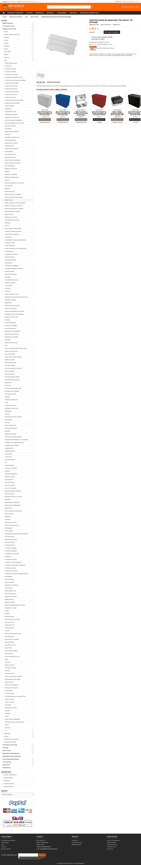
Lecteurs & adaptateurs (11, 474)
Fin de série (8, 385)
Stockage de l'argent (10, 668)
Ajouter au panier (111, 32)
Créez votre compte (134, 1)
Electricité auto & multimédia (12, 331)
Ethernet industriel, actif (11, 342)
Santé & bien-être (10, 625)
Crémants (7, 291)
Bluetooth (7, 188)
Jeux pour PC (8, 457)
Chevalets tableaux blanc (12, 280)
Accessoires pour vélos (11, 94)
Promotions (7, 780)
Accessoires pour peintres (12, 91)
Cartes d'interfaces (10, 245)
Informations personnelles (8, 840)
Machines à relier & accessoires (13, 496)
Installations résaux (10, 451)
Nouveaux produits (9, 783)
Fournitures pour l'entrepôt (12, 391)
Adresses (3, 847)
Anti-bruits (7, 134)
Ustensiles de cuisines (11, 708)
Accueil (4, 20)
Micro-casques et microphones (13, 511)
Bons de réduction (6, 849)
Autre (5, 60)
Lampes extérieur (9, 465)
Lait (6, 462)
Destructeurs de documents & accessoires (16, 297)
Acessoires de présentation (12, 103)
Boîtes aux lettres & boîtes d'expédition (15, 203)
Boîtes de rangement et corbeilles (14, 208)
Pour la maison (7, 750)
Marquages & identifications (12, 502)
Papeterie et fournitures (15, 13)
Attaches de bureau (10, 157)
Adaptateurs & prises (10, 111)
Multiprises (8, 516)
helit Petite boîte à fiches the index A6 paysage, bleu (63, 113)
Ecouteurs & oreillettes (11, 325)
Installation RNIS (9, 448)
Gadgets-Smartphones (11, 399)
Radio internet (8, 588)
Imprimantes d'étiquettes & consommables (16, 439)
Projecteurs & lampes (10, 559)
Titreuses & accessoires (11, 688)
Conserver (8, 288)
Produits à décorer (10, 545)
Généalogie (8, 411)
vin (5, 730)
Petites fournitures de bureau (12, 34)
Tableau (6, 736)
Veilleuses (7, 713)
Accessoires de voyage (11, 74)
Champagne (8, 263)
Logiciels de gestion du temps (13, 491)
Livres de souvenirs (10, 485)
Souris (6, 659)
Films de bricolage (10, 365)
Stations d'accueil (9, 665)
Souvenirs (7, 662)
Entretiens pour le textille (11, 337)
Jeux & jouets (8, 454)
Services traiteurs (9, 642)
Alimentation (8, 128)
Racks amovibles (9, 582)
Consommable (61, 13)
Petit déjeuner (8, 528)
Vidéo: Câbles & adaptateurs (12, 719)
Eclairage (7, 320)
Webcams (8, 727)
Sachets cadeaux (9, 616)
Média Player (8, 508)
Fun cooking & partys (10, 394)
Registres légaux (9, 599)
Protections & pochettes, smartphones (15, 565)
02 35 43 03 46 (12, 1)
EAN (102, 24)
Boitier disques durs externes (12, 211)
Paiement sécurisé (112, 844)
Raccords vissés (9, 579)
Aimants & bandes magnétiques (13, 120)
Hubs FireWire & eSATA (11, 428)
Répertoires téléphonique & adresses (15, 605)
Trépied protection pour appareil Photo (15, 696)
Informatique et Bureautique (89, 13)
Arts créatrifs (7, 51)
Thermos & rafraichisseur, (12, 685)
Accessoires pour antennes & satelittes (15, 80)
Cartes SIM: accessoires (11, 254)
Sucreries (7, 670)
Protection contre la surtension (13, 562)
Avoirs (2, 844)
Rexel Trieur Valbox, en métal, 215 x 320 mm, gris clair (117, 114)
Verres (7, 716)
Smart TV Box (8, 648)
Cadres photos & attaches (12, 234)
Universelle (8, 705)
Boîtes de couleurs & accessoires (14, 206)
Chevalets (7, 277)
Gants (6, 402)
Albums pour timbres (10, 126)
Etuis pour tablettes (10, 354)
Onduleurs (8, 519)
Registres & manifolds (11, 596)
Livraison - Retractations (10, 775)
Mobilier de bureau (8, 23)
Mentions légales (8, 778)
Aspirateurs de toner (10, 154)
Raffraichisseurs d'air (10, 591)
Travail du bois (9, 690)
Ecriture (6, 40)
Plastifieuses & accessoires (11, 739)
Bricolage (7, 223)
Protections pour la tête (11, 571)
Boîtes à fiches (9, 200)
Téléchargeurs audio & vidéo (12, 679)
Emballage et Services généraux (12, 756)
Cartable (6, 37)
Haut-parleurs (8, 419)
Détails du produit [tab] (53, 82)
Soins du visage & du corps (12, 656)
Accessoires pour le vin (11, 89)
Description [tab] (40, 82)
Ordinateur (50, 13)
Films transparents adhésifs (12, 377)
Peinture (6, 54)
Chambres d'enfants (10, 260)
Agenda (6, 43)
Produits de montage (10, 548)
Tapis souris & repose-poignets (13, 676)
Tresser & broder (9, 699)
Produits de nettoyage (11, 551)
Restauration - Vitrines (11, 608)
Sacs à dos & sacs (10, 622)
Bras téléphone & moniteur (12, 220)
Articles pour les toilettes (11, 148)
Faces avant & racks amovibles (13, 357)
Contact (39, 837)
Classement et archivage (10, 745)
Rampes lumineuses (10, 593)
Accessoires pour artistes (12, 83)
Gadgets (7, 397)
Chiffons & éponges (10, 283)
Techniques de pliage (10, 742)
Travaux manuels (9, 693)
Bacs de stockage (10, 166)
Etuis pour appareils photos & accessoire (16, 348)
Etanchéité (8, 340)
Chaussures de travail (11, 274)
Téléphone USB (9, 682)
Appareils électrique (10, 140)
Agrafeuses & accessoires (12, 117)
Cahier (6, 32)
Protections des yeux (10, 568)
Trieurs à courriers (10, 702)
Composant (73, 13)
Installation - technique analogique (14, 442)
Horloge (7, 422)
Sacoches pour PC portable (12, 619)
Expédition (7, 46)
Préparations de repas (11, 539)
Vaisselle (7, 710)
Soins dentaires (9, 653)
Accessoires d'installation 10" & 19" (14, 77)
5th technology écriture (11, 63)
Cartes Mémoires (9, 251)
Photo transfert (9, 531)
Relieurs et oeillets (10, 602)
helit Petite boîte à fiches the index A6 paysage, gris (45, 113)
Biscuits (7, 180)
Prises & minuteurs (10, 542)
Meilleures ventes (8, 786)
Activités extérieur (9, 106)
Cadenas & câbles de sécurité (13, 231)
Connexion (124, 1)
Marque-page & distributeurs (13, 505)
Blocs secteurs (9, 186)
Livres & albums (9, 479)
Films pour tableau (10, 371)
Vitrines (7, 725)
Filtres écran (8, 382)
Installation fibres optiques (12, 445)
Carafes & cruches (10, 243)
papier (6, 49)
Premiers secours (9, 536)
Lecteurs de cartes (10, 476)
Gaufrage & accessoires (11, 408)
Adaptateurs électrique (11, 114)
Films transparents (10, 374)
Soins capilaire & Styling (11, 650)
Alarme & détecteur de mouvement (14, 123)
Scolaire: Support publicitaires (13, 633)
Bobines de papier (10, 191)
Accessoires (8, 66)
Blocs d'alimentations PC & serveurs (14, 183)
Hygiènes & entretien (10, 434)
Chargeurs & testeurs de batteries (14, 268)
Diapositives (8, 302)
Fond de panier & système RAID (13, 388)
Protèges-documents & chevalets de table (16, 573)
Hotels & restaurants (10, 425)
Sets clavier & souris (10, 645)
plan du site (110, 849)
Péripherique (39, 13)
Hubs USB (7, 431)
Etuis (6, 345)
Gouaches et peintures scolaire (13, 417)
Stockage (29, 13)
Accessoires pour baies (11, 86)
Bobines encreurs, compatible (13, 194)
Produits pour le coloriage (12, 553)
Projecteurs (8, 556)
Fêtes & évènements (10, 362)
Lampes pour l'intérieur (11, 468)
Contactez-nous (111, 847)
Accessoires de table (10, 71)
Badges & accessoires (11, 168)
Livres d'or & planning (10, 488)
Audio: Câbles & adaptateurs (12, 160)
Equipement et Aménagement (11, 753)
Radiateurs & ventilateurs (11, 585)
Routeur (7, 611)
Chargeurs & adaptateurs (12, 265)
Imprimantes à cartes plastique (13, 437)
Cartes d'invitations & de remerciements (15, 248)
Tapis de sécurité (9, 673)
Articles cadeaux (9, 146)
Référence (92, 24)
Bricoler (7, 225)
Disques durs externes (11, 308)
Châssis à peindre (10, 271)
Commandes (4, 842)
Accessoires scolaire (10, 97)
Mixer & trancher (9, 514)
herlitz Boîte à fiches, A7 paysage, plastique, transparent (81, 114)
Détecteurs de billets (10, 300)
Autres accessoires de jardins (13, 163)
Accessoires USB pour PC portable (14, 100)
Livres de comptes (10, 482)
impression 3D (7, 767)
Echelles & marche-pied (11, 317)
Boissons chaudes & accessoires (14, 197)
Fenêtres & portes (9, 360)
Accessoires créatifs (10, 69)
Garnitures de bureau (10, 405)
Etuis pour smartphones (11, 351)
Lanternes (7, 471)
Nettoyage (7, 733)
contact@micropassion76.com (30, 1)
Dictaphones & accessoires (12, 305)
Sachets (7, 613)
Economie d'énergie (10, 322)
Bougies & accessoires (11, 217)
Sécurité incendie (9, 636)
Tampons (6, 57)
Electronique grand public (12, 334)
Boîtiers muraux (9, 214)
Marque (115, 24)
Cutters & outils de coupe (11, 294)
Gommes (7, 414)
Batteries (7, 171)
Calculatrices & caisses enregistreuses (15, 240)
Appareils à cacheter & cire (12, 137)
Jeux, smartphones (10, 459)
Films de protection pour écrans (13, 368)
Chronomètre (8, 285)
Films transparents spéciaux (12, 380)
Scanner (7, 631)
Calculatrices (8, 237)
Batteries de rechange (11, 174)
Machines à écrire (10, 494)
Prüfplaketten (8, 576)
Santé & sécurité (9, 628)
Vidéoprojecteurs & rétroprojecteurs (14, 722)
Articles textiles (9, 151)
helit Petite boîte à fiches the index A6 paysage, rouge (99, 113)
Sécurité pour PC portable (12, 639)
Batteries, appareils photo (12, 177)
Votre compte (6, 837)
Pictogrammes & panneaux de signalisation (16, 534)
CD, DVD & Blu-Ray (10, 257)
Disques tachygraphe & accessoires (14, 311)
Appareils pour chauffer (11, 143)
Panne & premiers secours (12, 525)
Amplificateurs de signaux (12, 131)
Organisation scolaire (10, 522)
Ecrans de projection (10, 328)
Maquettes (8, 499)
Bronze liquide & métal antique (13, 228)
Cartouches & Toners (9, 26)
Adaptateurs (8, 109)
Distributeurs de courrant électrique (14, 314)
